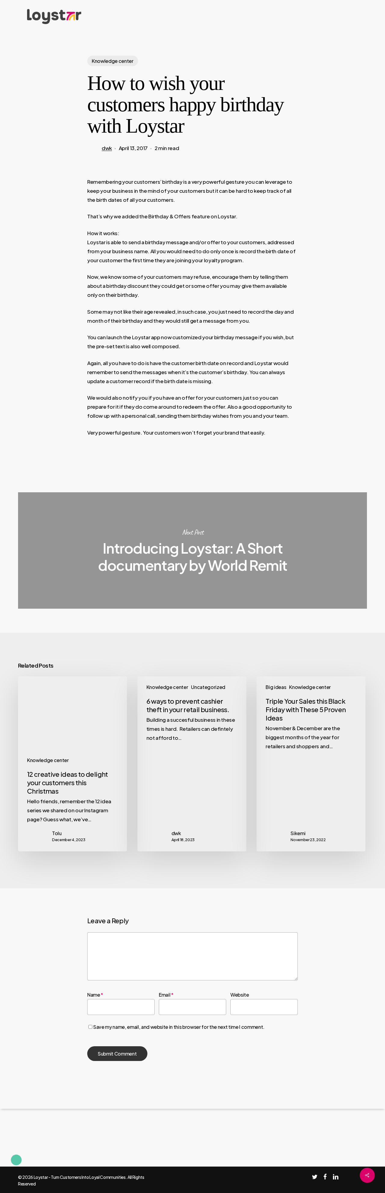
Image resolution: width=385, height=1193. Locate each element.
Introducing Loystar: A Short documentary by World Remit (192, 550)
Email (166, 995)
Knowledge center (113, 61)
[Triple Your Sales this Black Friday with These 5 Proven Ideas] (311, 763)
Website (239, 995)
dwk (107, 148)
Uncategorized (208, 687)
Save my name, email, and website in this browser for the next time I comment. (178, 1027)
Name (95, 995)
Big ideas (276, 687)
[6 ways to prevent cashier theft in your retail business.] (191, 763)
